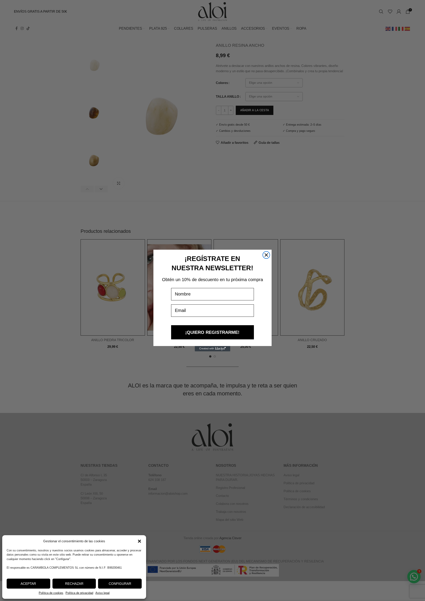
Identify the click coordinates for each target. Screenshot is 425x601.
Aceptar (28, 583)
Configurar (120, 583)
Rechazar (74, 583)
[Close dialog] (266, 255)
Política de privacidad (79, 593)
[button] (139, 541)
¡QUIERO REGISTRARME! (212, 332)
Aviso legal (102, 593)
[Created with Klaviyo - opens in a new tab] (212, 348)
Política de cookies (51, 593)
